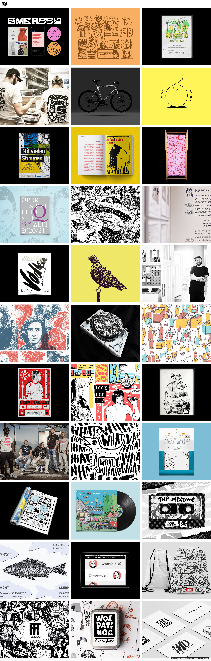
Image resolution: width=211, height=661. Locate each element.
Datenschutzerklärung (107, 659)
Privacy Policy (199, 658)
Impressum (102, 659)
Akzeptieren (205, 658)
